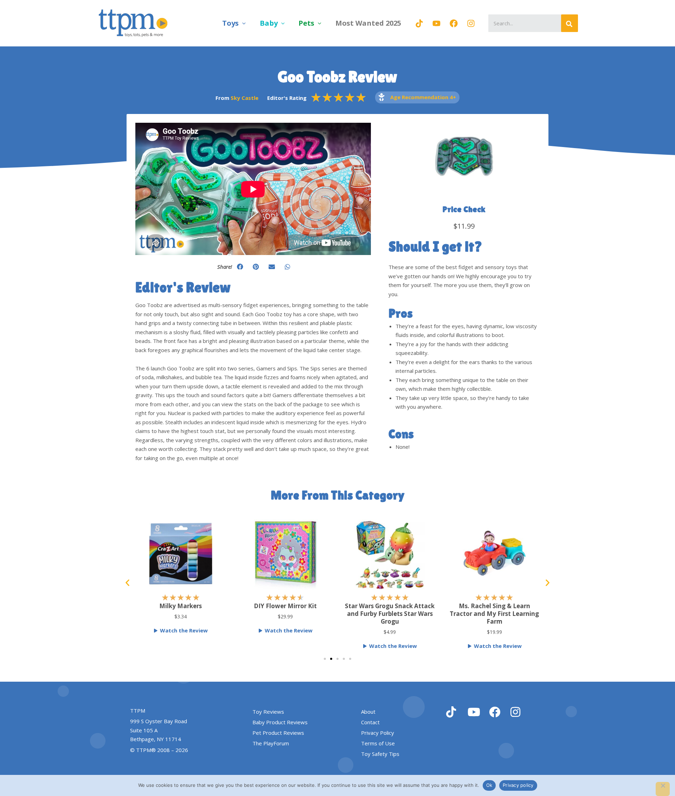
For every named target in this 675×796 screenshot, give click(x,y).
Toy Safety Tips (380, 753)
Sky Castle (244, 97)
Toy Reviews (268, 711)
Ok (489, 785)
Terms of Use (378, 743)
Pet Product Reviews (278, 732)
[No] (663, 789)
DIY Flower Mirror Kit (269, 606)
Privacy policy (518, 785)
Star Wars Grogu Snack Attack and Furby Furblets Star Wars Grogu (374, 613)
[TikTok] (419, 23)
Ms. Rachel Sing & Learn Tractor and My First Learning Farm (478, 613)
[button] (242, 23)
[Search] (569, 23)
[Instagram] (471, 23)
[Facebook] (454, 23)
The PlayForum (270, 743)
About (368, 711)
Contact (370, 722)
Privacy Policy (377, 732)
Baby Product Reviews (280, 722)
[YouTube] (436, 23)
